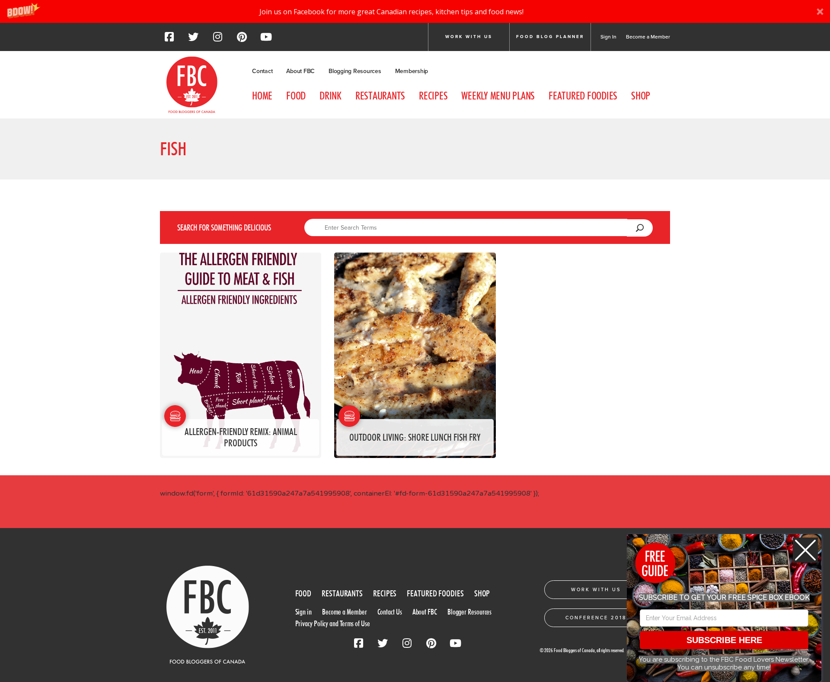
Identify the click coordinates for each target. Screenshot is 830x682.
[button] (415, 11)
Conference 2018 (595, 618)
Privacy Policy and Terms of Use (332, 623)
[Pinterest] (241, 39)
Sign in (303, 611)
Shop (640, 95)
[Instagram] (217, 39)
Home (262, 95)
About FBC (300, 71)
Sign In (608, 37)
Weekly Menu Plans (498, 95)
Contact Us (389, 611)
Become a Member (648, 37)
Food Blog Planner (550, 36)
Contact (262, 71)
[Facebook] (169, 39)
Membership (411, 71)
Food (296, 95)
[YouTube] (266, 39)
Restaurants (380, 95)
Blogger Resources (469, 611)
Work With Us (596, 589)
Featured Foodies (583, 95)
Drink (330, 95)
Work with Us (468, 36)
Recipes (433, 95)
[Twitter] (193, 39)
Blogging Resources (355, 71)
